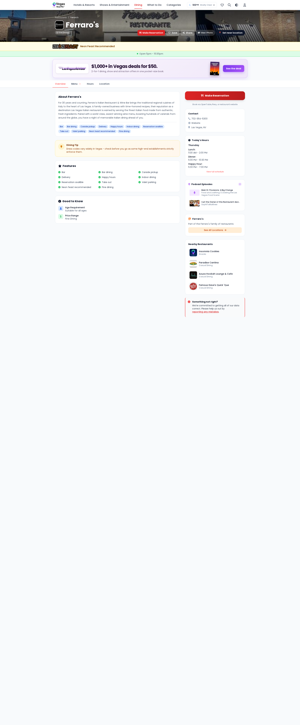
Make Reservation (152, 32)
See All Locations (214, 230)
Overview (60, 83)
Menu (75, 83)
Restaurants (61, 17)
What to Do (154, 5)
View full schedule (215, 171)
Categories (174, 5)
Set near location (230, 32)
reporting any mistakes (205, 311)
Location (104, 83)
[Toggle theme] (236, 5)
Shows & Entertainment (114, 5)
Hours (90, 83)
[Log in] (245, 5)
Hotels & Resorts (84, 5)
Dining (138, 5)
